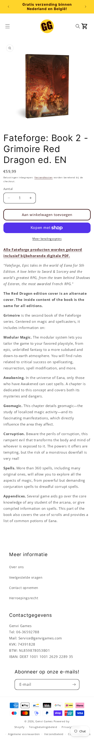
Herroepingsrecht (23, 598)
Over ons (16, 567)
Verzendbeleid (53, 734)
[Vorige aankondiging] (8, 7)
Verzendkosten (43, 177)
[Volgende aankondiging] (86, 7)
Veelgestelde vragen (25, 577)
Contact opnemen (23, 588)
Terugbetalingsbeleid (43, 727)
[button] (7, 26)
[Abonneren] (74, 684)
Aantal (8, 189)
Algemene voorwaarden (24, 734)
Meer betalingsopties (47, 239)
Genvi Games (44, 721)
